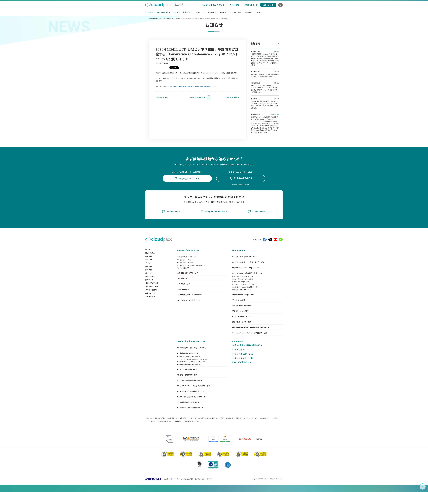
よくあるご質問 (235, 12)
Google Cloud (163, 12)
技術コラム (149, 280)
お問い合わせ (268, 5)
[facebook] (265, 239)
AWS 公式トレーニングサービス (188, 300)
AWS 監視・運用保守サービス (187, 273)
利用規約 (178, 421)
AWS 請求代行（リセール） (187, 257)
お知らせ (223, 12)
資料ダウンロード (251, 5)
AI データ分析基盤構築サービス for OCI (189, 364)
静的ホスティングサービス (241, 322)
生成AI (185, 12)
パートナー (149, 273)
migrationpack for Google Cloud (245, 267)
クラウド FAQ (150, 276)
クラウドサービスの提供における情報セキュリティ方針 (206, 418)
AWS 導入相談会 (173, 211)
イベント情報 (234, 5)
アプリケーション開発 (240, 311)
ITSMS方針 (229, 418)
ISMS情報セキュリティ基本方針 (177, 418)
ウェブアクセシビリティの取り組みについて (159, 421)
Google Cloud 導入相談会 (216, 211)
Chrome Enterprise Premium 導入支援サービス (250, 327)
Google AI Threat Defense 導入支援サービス (249, 333)
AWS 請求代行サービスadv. (185, 262)
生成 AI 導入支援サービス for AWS (189, 295)
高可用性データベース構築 (241, 305)
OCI (176, 12)
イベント (148, 263)
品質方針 (238, 418)
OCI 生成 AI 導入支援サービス (187, 353)
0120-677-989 (215, 5)
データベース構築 (238, 300)
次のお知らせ (231, 97)
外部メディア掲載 (151, 283)
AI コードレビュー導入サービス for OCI (189, 356)
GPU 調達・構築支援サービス (241, 289)
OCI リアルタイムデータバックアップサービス (193, 386)
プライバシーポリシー (251, 418)
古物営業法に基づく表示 (191, 421)
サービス (199, 12)
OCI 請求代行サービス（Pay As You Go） (192, 348)
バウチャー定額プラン (183, 268)
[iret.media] (281, 239)
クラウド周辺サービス (242, 354)
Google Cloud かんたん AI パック (242, 279)
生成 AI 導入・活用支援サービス (247, 345)
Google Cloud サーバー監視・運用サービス (248, 262)
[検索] (280, 5)
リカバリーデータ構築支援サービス (189, 380)
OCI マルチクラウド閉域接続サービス (190, 391)
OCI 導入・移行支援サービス (187, 369)
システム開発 (238, 349)
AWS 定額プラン (183, 278)
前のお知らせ (162, 97)
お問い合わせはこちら (189, 178)
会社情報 (248, 12)
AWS (150, 12)
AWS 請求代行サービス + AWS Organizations (191, 265)
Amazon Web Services (188, 250)
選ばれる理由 (150, 253)
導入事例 (211, 12)
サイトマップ (150, 296)
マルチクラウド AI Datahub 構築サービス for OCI (192, 359)
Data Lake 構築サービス (241, 316)
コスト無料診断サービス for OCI (188, 402)
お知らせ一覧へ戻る (197, 97)
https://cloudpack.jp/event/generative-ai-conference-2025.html (192, 86)
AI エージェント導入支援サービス (242, 276)
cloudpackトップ (156, 18)
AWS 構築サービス (183, 284)
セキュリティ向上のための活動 (155, 418)
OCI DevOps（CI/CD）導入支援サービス (192, 397)
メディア (258, 12)
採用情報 (148, 269)
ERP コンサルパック (241, 362)
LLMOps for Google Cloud (240, 281)
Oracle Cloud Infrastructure (191, 341)
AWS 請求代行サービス (184, 260)
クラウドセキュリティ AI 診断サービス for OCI (191, 361)
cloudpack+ (238, 341)
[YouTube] (275, 239)
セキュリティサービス (242, 358)
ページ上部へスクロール (425, 486)
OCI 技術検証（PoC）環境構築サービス (191, 407)
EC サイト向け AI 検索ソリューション (244, 284)
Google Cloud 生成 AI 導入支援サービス (247, 273)
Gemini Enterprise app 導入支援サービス (245, 287)
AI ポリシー (276, 418)
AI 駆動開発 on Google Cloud (243, 294)
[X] (270, 239)
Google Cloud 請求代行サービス (244, 257)
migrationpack (183, 289)
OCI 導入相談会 (259, 211)
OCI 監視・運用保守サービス (187, 375)
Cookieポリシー (265, 418)
